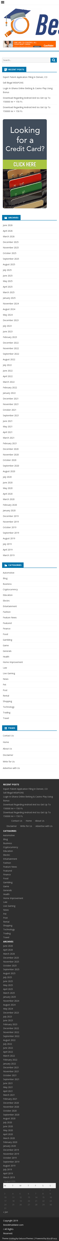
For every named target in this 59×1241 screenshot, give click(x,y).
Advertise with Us (11, 768)
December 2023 (11, 320)
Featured (7, 623)
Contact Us (8, 735)
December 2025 (11, 242)
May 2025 (8, 281)
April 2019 (8, 549)
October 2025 (9, 253)
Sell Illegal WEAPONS (13, 82)
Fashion (7, 611)
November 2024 (11, 303)
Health (6, 656)
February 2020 (10, 504)
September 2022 (11, 353)
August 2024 (9, 309)
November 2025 (11, 247)
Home (6, 742)
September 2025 (11, 258)
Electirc (6, 600)
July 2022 (7, 365)
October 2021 (9, 409)
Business (7, 583)
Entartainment (10, 606)
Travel (6, 718)
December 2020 (11, 449)
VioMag (12, 1238)
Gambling (7, 639)
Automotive (8, 572)
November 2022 (11, 348)
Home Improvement (13, 662)
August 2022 (9, 359)
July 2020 (7, 476)
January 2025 (9, 297)
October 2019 (9, 527)
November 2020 (11, 454)
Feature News (10, 617)
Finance (6, 628)
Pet (4, 684)
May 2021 (8, 426)
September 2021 (11, 415)
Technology (8, 706)
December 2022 (11, 342)
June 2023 (8, 331)
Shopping (7, 701)
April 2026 (8, 230)
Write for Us (9, 761)
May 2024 (8, 314)
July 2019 (7, 544)
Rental (6, 695)
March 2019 (9, 555)
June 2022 (8, 370)
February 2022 (10, 387)
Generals (7, 651)
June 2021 (8, 421)
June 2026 (8, 225)
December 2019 (11, 516)
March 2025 (9, 292)
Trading (6, 712)
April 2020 (8, 493)
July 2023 (7, 325)
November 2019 (11, 521)
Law (5, 667)
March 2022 (9, 381)
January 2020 (9, 510)
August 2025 (9, 264)
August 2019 (9, 538)
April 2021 (8, 432)
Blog (5, 578)
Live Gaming (9, 673)
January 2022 (9, 393)
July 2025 (7, 270)
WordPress (52, 1238)
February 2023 (10, 337)
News (5, 679)
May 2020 (8, 488)
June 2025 (8, 275)
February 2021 (10, 443)
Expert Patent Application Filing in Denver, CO (25, 77)
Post (5, 690)
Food (5, 634)
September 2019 (11, 532)
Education (8, 595)
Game (6, 645)
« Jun (5, 1211)
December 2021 (11, 398)
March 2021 (9, 437)
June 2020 (8, 482)
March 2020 (9, 499)
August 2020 (9, 471)
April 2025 (8, 286)
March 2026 (9, 236)
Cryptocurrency (10, 589)
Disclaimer (8, 755)
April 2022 (8, 376)
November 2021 (11, 404)
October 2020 (9, 460)
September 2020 (11, 465)
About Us (7, 748)
